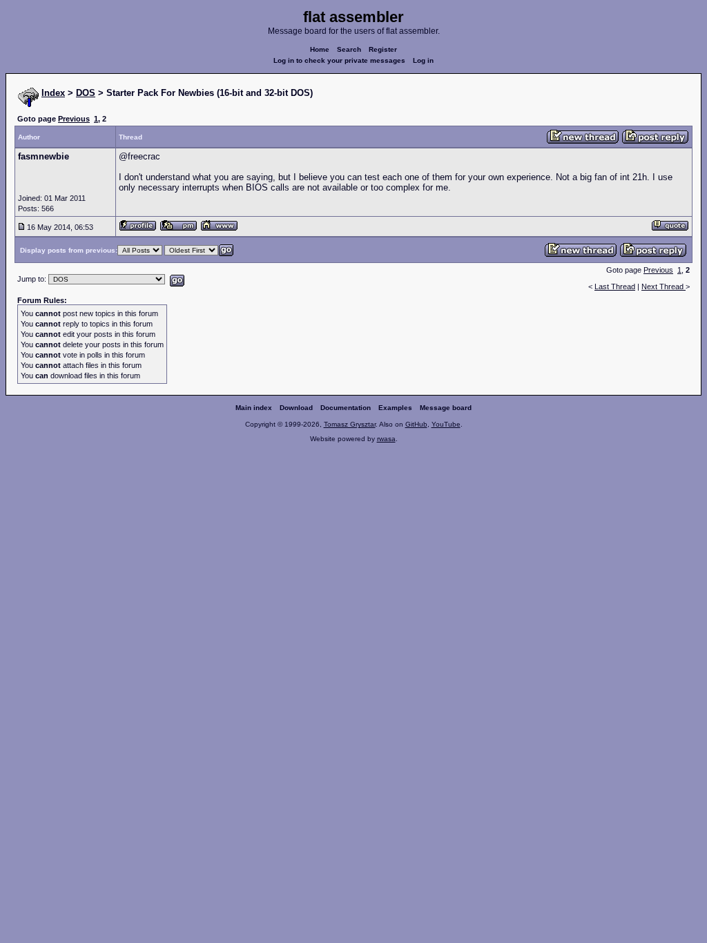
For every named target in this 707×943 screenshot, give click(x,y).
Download (296, 407)
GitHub (416, 424)
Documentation (345, 407)
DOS (85, 93)
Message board (446, 407)
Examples (395, 407)
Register (383, 49)
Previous (74, 119)
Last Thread (614, 286)
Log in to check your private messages (339, 60)
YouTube (446, 424)
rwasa (386, 439)
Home (319, 49)
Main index (253, 407)
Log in (423, 60)
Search (349, 49)
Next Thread (663, 286)
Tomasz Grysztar (350, 424)
